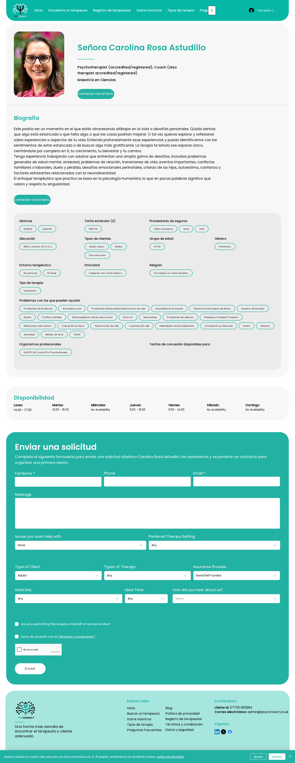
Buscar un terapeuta (143, 713)
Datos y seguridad (179, 729)
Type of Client (27, 567)
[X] (223, 731)
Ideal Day (23, 590)
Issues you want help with (38, 536)
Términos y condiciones (183, 724)
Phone (109, 473)
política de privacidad (170, 757)
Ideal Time (134, 590)
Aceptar (277, 757)
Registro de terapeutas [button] (183, 719)
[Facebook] (229, 731)
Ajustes (258, 757)
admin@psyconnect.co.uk (268, 712)
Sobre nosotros (139, 719)
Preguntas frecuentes (144, 730)
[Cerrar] (290, 756)
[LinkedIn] (217, 731)
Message (23, 494)
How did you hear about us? (198, 590)
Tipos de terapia (140, 724)
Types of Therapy (120, 567)
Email (198, 473)
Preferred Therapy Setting (172, 536)
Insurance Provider (210, 567)
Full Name (23, 473)
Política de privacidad (182, 713)
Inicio (131, 708)
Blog (168, 708)
